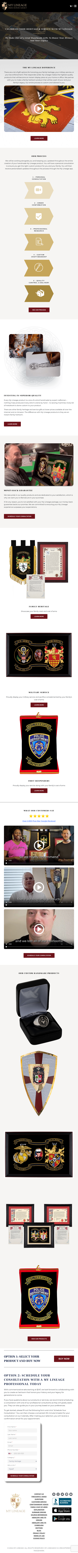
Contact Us (39, 1494)
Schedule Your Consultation (19, 516)
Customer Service (39, 1502)
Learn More (39, 138)
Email (10, 1442)
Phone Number (13, 1450)
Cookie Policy (39, 1538)
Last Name (12, 1434)
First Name (12, 1427)
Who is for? (12, 1465)
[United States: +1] (10, 1453)
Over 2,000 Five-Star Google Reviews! (39, 821)
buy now (64, 1358)
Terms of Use (39, 1536)
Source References (39, 1515)
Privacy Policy (39, 1533)
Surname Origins (39, 1512)
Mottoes (39, 1528)
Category (11, 1457)
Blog (39, 1530)
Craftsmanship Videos (39, 1504)
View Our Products (39, 1339)
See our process (39, 310)
